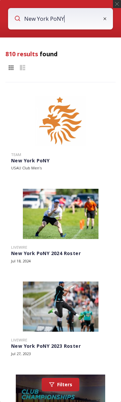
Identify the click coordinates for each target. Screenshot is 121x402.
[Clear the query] (105, 18)
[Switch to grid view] (11, 68)
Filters (64, 384)
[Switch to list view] (22, 68)
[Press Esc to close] (117, 4)
